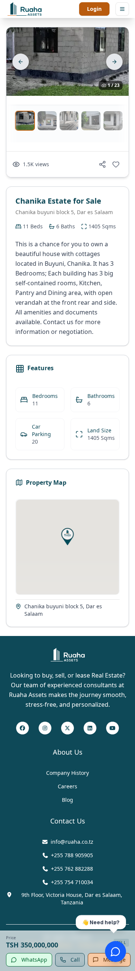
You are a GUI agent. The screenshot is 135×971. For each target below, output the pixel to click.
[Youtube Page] (112, 728)
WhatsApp (34, 959)
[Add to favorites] (116, 164)
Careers (67, 786)
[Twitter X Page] (67, 728)
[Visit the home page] (24, 9)
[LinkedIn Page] (90, 728)
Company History (67, 772)
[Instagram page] (45, 728)
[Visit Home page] (67, 654)
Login (94, 8)
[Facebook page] (22, 728)
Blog (67, 799)
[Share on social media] (102, 164)
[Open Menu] (122, 9)
